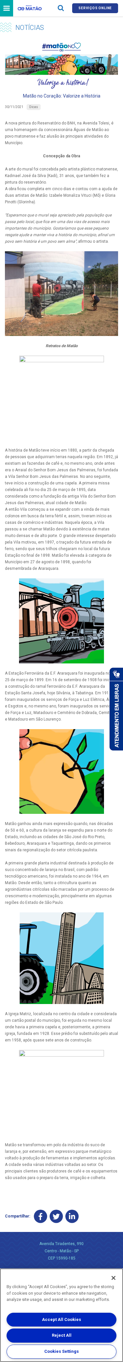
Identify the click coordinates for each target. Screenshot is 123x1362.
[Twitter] (56, 1216)
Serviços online (95, 8)
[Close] (113, 1278)
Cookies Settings (61, 1351)
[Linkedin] (72, 1216)
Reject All (62, 1335)
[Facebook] (40, 1216)
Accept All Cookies (61, 1319)
